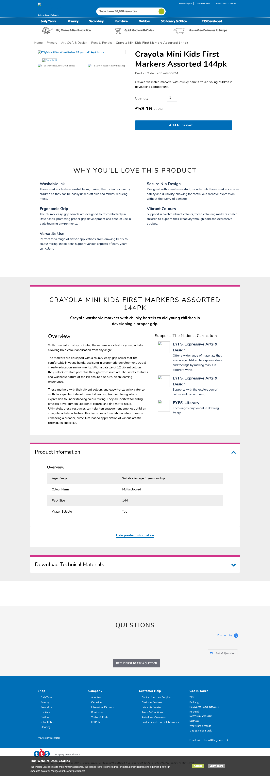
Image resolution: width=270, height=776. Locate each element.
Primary (73, 21)
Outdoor (144, 21)
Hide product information (135, 535)
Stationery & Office (174, 21)
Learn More (216, 765)
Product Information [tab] (57, 452)
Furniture (121, 21)
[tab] (223, 652)
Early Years (48, 21)
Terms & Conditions (152, 712)
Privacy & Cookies (151, 707)
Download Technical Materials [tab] (69, 564)
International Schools (102, 707)
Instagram (233, 755)
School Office (47, 722)
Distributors (97, 712)
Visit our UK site (99, 717)
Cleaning (45, 727)
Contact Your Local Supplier (225, 3)
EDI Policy (96, 722)
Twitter (218, 755)
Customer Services (203, 3)
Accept (198, 765)
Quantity (141, 98)
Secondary (96, 21)
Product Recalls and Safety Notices (160, 722)
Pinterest (226, 755)
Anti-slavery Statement (154, 717)
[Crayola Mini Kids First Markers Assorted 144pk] (82, 52)
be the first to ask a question (136, 663)
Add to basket (182, 125)
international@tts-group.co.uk (212, 740)
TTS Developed (212, 21)
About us (96, 697)
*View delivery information (49, 738)
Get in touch (97, 702)
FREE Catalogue (185, 3)
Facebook (211, 755)
